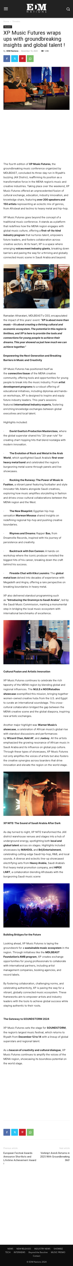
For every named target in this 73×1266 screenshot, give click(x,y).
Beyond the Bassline (38, 1252)
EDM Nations (12, 51)
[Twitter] (14, 58)
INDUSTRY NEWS (42, 1248)
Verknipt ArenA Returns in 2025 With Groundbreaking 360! (55, 1157)
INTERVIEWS (19, 1252)
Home (6, 21)
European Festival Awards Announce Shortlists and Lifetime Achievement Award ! (19, 1158)
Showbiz (16, 21)
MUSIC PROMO (58, 1252)
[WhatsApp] (30, 58)
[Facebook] (6, 58)
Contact (36, 1255)
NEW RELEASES (23, 1248)
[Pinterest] (22, 58)
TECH (8, 1252)
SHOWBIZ (58, 1248)
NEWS (10, 1248)
